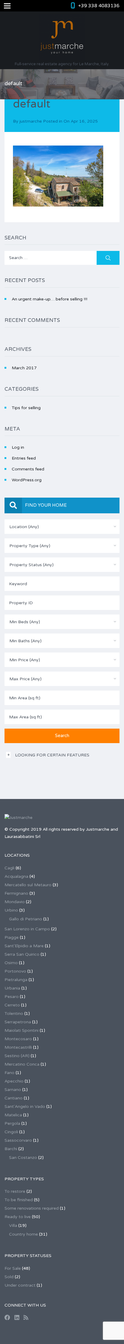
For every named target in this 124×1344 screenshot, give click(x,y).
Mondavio (15, 901)
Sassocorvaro (18, 1140)
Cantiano (14, 1098)
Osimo (11, 962)
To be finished (19, 1199)
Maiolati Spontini (22, 1030)
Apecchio (14, 1081)
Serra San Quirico (22, 954)
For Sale (13, 1268)
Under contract (20, 1285)
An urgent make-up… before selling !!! (49, 299)
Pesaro (12, 996)
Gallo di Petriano (25, 919)
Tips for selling (26, 407)
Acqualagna (16, 876)
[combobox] (62, 526)
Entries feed (24, 458)
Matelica (13, 1115)
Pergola (12, 1123)
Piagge (12, 937)
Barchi (11, 1148)
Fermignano (16, 893)
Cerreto (12, 1005)
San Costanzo (23, 1157)
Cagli (9, 868)
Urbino (11, 910)
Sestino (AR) (17, 1055)
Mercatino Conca (22, 1064)
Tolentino (14, 1013)
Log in (18, 447)
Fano (9, 1072)
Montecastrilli (18, 1047)
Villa (13, 1225)
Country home (23, 1234)
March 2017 (24, 367)
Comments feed (28, 469)
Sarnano (13, 1089)
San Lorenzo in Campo (27, 929)
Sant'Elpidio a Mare (24, 945)
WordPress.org (27, 480)
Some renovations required (32, 1208)
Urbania (12, 988)
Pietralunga (16, 979)
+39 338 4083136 (98, 6)
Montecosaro (18, 1038)
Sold (9, 1276)
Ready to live (18, 1216)
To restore (15, 1191)
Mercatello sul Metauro (28, 884)
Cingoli (11, 1131)
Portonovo (15, 971)
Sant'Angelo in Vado (25, 1106)
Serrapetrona (18, 1022)
